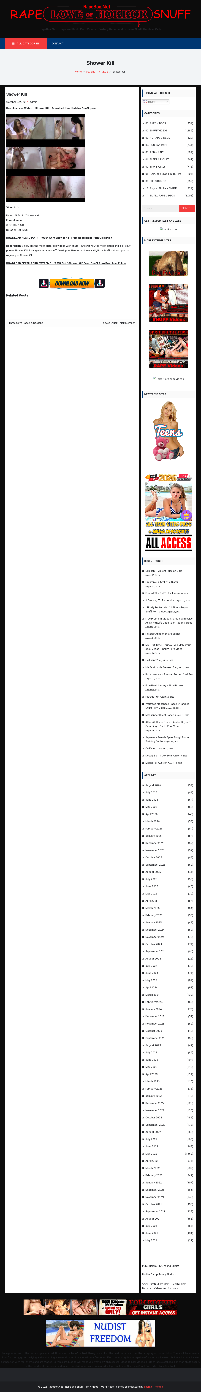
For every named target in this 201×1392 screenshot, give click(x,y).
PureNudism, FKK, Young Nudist (160, 1265)
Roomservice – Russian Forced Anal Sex (169, 674)
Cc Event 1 (151, 748)
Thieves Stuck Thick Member (118, 322)
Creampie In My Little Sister (161, 582)
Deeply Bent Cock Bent (158, 755)
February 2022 (154, 1175)
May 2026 (151, 806)
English (151, 102)
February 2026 (154, 828)
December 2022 (154, 1103)
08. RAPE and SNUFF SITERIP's (163, 173)
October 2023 (153, 1030)
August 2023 (153, 1045)
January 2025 (153, 922)
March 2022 (152, 1168)
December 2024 (154, 929)
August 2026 (153, 785)
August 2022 (153, 1132)
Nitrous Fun (152, 696)
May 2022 (151, 1153)
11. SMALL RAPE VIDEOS (160, 195)
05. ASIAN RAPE (154, 152)
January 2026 (153, 835)
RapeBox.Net (79, 1353)
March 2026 (152, 821)
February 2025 (154, 915)
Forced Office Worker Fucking (162, 633)
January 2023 (153, 1095)
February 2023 (154, 1088)
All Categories (28, 43)
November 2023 (154, 1023)
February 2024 (154, 1001)
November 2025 (154, 850)
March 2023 (152, 1081)
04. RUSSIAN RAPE (156, 145)
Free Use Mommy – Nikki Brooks (164, 685)
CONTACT (58, 43)
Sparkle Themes (153, 1386)
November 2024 (154, 936)
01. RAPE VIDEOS (155, 123)
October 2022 (153, 1117)
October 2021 (153, 1204)
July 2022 (151, 1139)
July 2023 (151, 1052)
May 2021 (151, 1240)
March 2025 (152, 908)
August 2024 (153, 958)
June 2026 (151, 799)
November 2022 (154, 1110)
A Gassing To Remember (160, 600)
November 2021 (154, 1197)
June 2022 (151, 1146)
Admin (33, 101)
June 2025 (151, 886)
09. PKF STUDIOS (155, 181)
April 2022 (151, 1160)
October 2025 (153, 857)
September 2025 (155, 864)
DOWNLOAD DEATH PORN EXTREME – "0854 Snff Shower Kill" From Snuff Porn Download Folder (66, 263)
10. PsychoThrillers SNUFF (161, 188)
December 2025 (154, 843)
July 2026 (151, 792)
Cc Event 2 (151, 660)
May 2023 (151, 1066)
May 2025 (151, 893)
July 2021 (151, 1225)
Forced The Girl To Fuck (159, 593)
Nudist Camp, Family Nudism (159, 1274)
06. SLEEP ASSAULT (157, 159)
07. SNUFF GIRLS (155, 166)
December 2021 (154, 1189)
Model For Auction (156, 762)
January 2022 (153, 1182)
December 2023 (154, 1016)
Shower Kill (16, 94)
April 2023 (151, 1074)
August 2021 (153, 1218)
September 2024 (155, 951)
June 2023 (151, 1059)
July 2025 (151, 879)
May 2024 (151, 980)
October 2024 (153, 944)
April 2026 (151, 814)
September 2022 (155, 1124)
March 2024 (152, 994)
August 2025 (153, 871)
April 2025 (151, 900)
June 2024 (151, 973)
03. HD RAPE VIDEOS (157, 137)
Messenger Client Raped (159, 715)
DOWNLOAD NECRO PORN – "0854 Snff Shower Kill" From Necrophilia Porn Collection (59, 237)
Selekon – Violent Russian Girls (163, 570)
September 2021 (155, 1211)
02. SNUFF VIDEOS (156, 130)
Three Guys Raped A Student (26, 322)
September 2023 (155, 1038)
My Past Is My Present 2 (159, 667)
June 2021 (151, 1233)
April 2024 (151, 987)
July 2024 (151, 965)
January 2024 (153, 1009)
